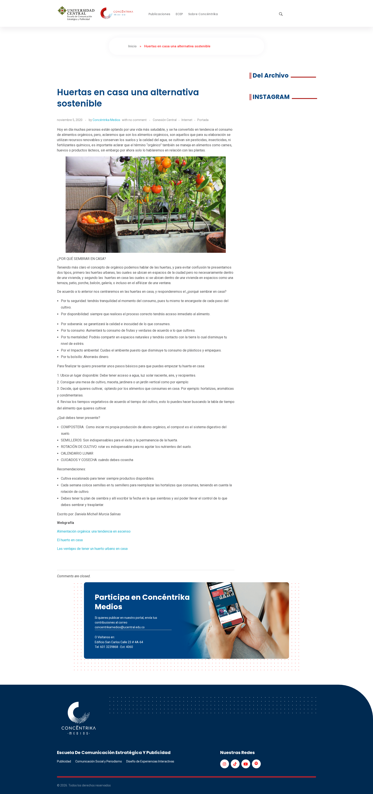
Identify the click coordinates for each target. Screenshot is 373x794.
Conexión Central (165, 120)
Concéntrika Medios (106, 120)
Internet (187, 120)
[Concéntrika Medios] (96, 13)
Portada (203, 120)
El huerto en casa (70, 540)
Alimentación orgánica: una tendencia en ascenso (94, 531)
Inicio (132, 46)
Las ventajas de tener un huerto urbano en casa (92, 549)
